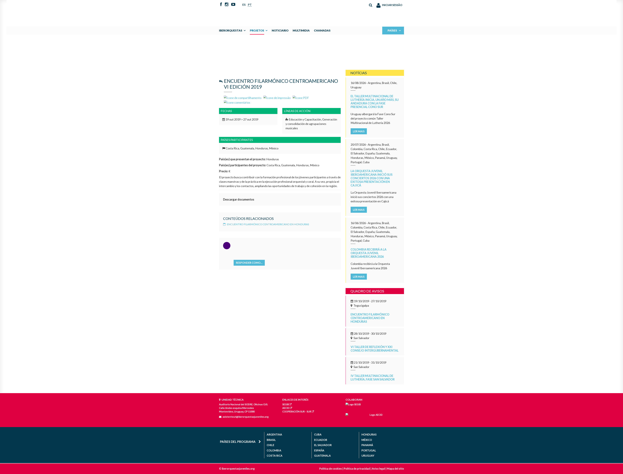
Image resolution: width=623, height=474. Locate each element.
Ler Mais (359, 131)
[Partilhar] (242, 97)
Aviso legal (378, 468)
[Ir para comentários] (237, 102)
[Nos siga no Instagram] (226, 4)
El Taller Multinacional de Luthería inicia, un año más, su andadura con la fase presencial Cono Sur (375, 101)
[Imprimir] (277, 97)
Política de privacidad (357, 468)
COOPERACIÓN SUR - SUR (296, 411)
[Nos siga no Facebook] (221, 4)
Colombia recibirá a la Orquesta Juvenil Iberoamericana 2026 (368, 253)
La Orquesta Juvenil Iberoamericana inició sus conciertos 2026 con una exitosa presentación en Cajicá (371, 178)
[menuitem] (233, 30)
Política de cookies (330, 468)
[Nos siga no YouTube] (233, 4)
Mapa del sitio (395, 468)
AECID (285, 408)
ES (244, 4)
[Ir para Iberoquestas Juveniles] (304, 11)
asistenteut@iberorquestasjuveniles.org (246, 416)
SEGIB (285, 404)
